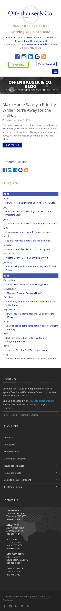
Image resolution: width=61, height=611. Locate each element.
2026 (6, 193)
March (7, 245)
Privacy (46, 596)
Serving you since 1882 (30, 31)
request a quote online (40, 400)
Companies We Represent (17, 479)
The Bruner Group (13, 486)
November (9, 288)
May (5, 227)
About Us (8, 437)
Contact (24, 414)
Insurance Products (14, 465)
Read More (11, 144)
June (6, 219)
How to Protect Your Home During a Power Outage (31, 202)
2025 (6, 275)
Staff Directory (11, 451)
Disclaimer (8, 600)
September (9, 309)
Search (35, 596)
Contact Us (9, 444)
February (8, 253)
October (8, 297)
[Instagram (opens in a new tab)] (24, 57)
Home (5, 414)
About (14, 414)
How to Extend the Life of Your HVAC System (27, 249)
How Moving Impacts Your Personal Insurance (28, 232)
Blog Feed (12, 183)
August (7, 198)
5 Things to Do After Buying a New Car (24, 293)
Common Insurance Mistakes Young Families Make (31, 223)
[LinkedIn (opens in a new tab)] (30, 57)
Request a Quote (12, 472)
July (5, 207)
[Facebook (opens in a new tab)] (17, 57)
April (6, 236)
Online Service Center (15, 458)
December (9, 280)
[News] (43, 57)
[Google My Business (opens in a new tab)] (37, 57)
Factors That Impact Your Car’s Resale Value (27, 240)
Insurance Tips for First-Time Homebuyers (26, 350)
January (8, 262)
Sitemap (35, 414)
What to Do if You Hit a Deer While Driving (26, 257)
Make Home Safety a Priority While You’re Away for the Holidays (29, 110)
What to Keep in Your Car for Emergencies (26, 284)
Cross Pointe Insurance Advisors (35, 44)
